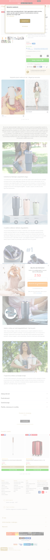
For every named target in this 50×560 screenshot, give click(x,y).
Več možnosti (25, 26)
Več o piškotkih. (10, 16)
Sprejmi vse (25, 21)
